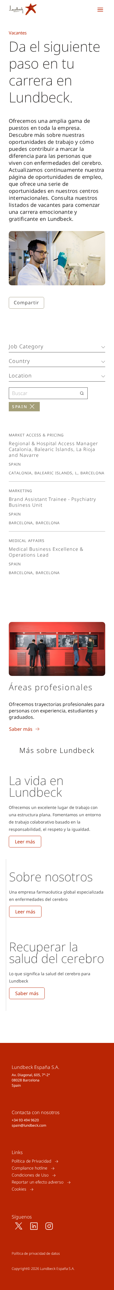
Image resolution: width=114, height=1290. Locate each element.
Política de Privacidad (31, 1161)
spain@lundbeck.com (29, 1125)
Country (19, 360)
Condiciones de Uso (30, 1175)
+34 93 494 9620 (25, 1120)
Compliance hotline (29, 1168)
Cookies (19, 1189)
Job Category (26, 346)
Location (20, 375)
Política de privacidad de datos (36, 1253)
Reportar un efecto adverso (37, 1182)
